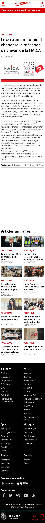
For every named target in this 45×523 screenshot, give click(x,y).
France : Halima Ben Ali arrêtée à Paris (10, 318)
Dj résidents (29, 443)
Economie (28, 388)
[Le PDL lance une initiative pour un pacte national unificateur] (34, 304)
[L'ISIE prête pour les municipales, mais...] (34, 334)
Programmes (6, 380)
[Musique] (4, 516)
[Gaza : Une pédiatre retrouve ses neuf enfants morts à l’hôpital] (11, 334)
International (30, 380)
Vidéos (27, 463)
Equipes (4, 373)
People (27, 409)
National (27, 373)
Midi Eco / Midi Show (33, 398)
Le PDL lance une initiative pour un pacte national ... (32, 319)
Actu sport (5, 428)
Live (3, 388)
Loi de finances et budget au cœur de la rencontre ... (34, 287)
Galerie (4, 450)
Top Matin (14, 515)
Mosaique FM (30, 395)
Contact (4, 391)
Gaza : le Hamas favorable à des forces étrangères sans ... (9, 288)
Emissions (5, 377)
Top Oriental (29, 436)
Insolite (27, 413)
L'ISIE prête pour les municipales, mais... (33, 348)
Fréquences (6, 384)
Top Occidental (30, 439)
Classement (6, 439)
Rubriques (5, 463)
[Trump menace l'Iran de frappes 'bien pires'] (11, 241)
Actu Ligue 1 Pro (8, 432)
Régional (27, 377)
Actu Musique (30, 428)
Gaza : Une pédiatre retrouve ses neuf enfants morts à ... (10, 349)
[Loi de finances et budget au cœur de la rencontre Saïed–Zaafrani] (34, 271)
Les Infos (5, 467)
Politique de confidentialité (7, 400)
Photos (27, 459)
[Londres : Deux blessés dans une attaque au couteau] (34, 241)
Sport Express (7, 447)
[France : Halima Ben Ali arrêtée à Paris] (11, 304)
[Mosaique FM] (22, 4)
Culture (27, 391)
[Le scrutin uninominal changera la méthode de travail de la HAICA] (22, 70)
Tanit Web (29, 507)
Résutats (5, 436)
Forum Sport (6, 443)
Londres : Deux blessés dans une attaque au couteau (33, 257)
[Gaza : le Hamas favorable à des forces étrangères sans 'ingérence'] (11, 271)
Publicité (5, 395)
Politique (6, 34)
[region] (23, 196)
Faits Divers (29, 402)
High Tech (28, 406)
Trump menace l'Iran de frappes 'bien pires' (11, 257)
